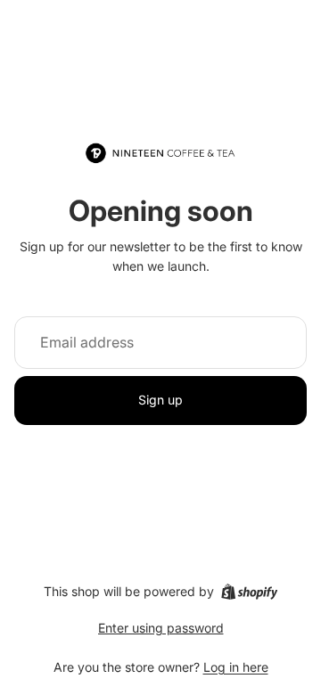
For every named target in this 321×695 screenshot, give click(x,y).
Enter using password (161, 627)
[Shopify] (249, 592)
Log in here (235, 667)
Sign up (160, 399)
